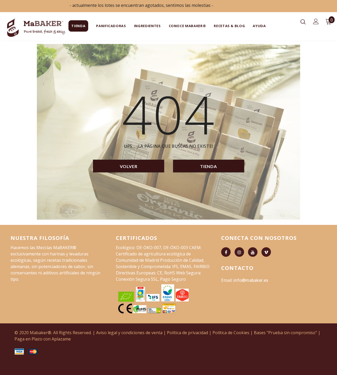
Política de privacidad (187, 332)
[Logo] (23, 28)
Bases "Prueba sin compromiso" (285, 332)
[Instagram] (239, 252)
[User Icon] (316, 21)
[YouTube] (252, 252)
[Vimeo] (266, 252)
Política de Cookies (230, 332)
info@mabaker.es (251, 280)
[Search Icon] (303, 21)
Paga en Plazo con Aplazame (42, 339)
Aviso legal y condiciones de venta (129, 332)
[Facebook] (226, 252)
